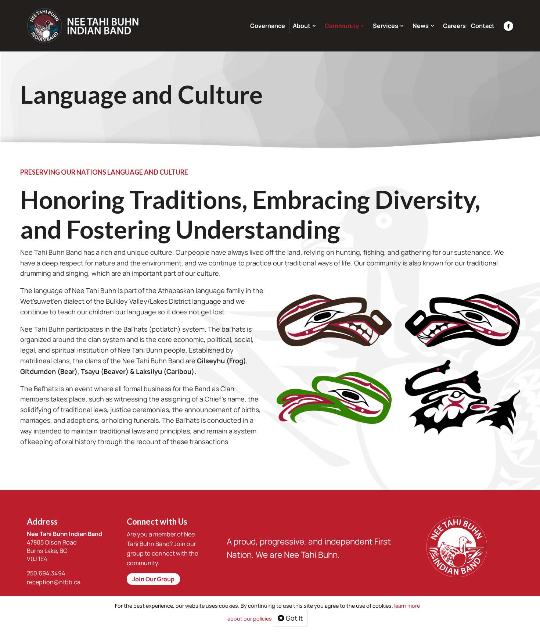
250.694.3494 (46, 573)
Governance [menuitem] (267, 26)
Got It (293, 618)
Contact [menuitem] (482, 26)
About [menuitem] (301, 26)
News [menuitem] (421, 26)
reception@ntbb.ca (53, 582)
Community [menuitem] (342, 26)
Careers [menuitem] (454, 26)
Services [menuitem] (385, 26)
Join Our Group (153, 579)
